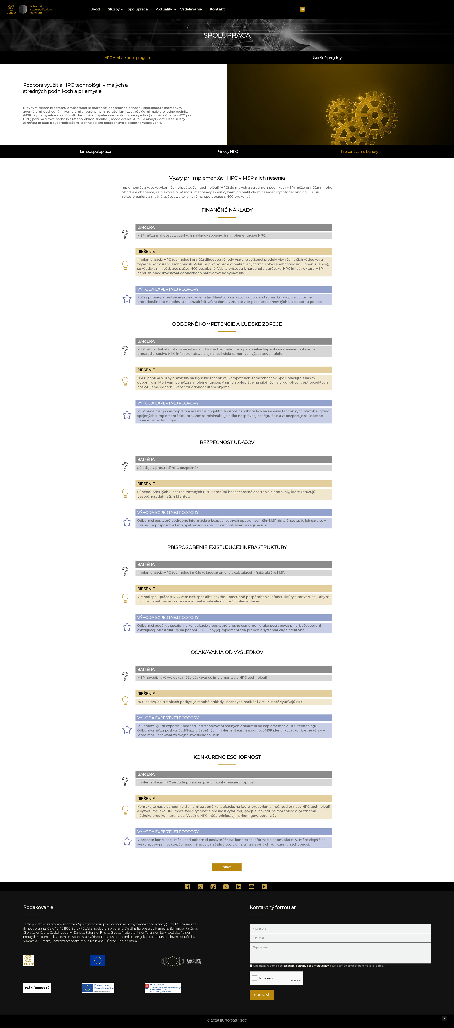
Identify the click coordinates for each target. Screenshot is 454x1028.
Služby (114, 9)
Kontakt (217, 9)
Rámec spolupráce (94, 151)
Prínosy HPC (227, 151)
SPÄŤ (227, 867)
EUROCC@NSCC (233, 1020)
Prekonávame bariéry (359, 151)
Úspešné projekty (326, 57)
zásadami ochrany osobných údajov (306, 965)
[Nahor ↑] (444, 1018)
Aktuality (164, 9)
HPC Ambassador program (127, 57)
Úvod (95, 9)
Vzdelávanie (191, 9)
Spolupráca (138, 9)
